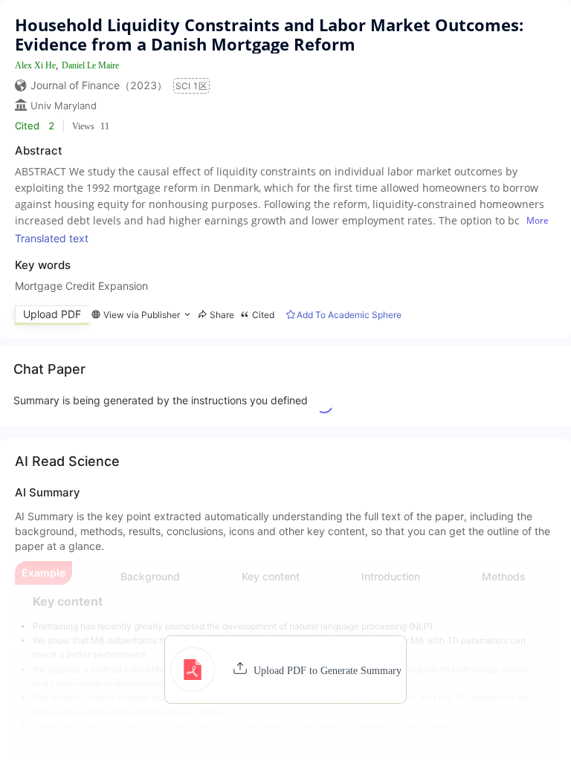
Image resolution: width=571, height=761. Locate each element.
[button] (285, 669)
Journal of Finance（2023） (98, 85)
